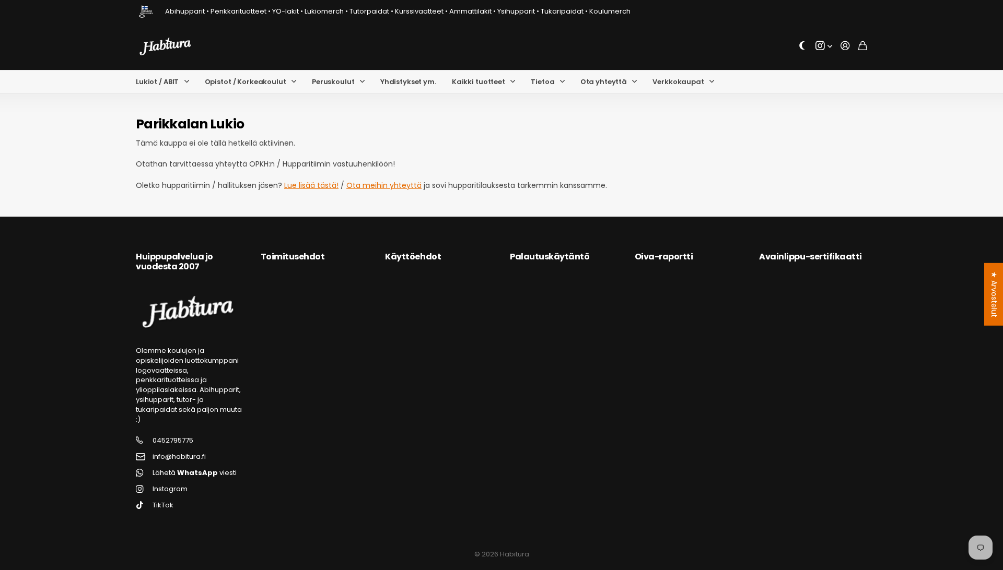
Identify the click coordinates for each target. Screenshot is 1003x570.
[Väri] (802, 46)
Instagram (170, 489)
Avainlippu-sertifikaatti (810, 257)
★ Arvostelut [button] (994, 294)
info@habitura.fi (179, 456)
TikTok (163, 505)
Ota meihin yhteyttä (384, 185)
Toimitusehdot (293, 257)
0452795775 (173, 440)
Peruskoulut (333, 82)
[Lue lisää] (823, 46)
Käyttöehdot (413, 257)
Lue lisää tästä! (311, 185)
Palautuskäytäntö (549, 257)
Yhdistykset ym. (408, 82)
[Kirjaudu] (845, 46)
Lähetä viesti (195, 473)
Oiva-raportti (664, 257)
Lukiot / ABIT (157, 82)
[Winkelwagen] (862, 46)
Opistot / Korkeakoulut (245, 82)
